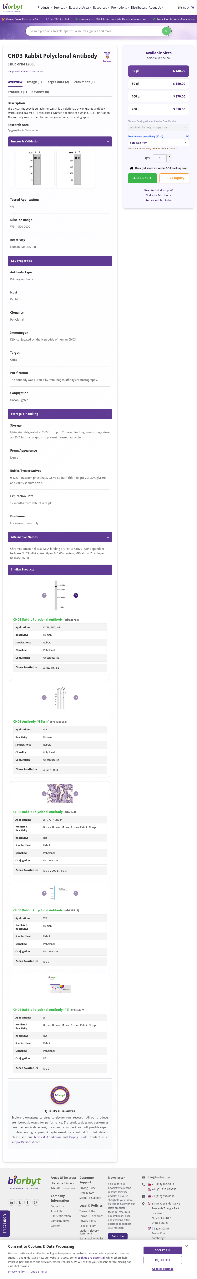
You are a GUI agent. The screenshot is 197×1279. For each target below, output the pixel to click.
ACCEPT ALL (163, 1250)
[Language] (184, 8)
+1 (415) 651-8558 (163, 1196)
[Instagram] (36, 1202)
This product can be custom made (25, 71)
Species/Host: (23, 642)
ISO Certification (61, 1216)
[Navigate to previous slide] (44, 595)
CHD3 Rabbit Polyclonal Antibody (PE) (41, 1010)
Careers (55, 1225)
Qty (148, 158)
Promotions (119, 7)
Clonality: (21, 650)
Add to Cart (142, 178)
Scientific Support (90, 1197)
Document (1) (84, 82)
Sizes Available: (27, 667)
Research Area (79, 7)
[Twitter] (19, 1202)
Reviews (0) (40, 92)
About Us (155, 7)
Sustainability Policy (91, 1238)
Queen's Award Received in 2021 (23, 19)
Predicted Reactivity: (21, 828)
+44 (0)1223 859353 (164, 1189)
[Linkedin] (11, 1202)
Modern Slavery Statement (89, 1232)
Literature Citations (62, 1183)
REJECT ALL (163, 1260)
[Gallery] (60, 170)
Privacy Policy (87, 1220)
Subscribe (118, 1236)
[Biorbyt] (13, 7)
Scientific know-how (63, 1188)
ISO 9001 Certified (59, 19)
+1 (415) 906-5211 (163, 1184)
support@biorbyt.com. (26, 1142)
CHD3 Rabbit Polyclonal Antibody (38, 619)
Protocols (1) (17, 92)
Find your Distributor (158, 195)
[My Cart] (192, 7)
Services (59, 7)
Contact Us (57, 1206)
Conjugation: (23, 657)
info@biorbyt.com (159, 1177)
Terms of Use (87, 1211)
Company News (60, 1220)
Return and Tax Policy (159, 200)
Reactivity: (21, 634)
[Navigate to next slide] (75, 595)
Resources (100, 7)
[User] (188, 7)
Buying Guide (78, 1137)
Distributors (139, 7)
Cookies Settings (163, 1268)
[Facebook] (27, 1202)
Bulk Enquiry (174, 178)
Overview (15, 82)
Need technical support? (158, 190)
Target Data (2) (57, 82)
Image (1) (34, 82)
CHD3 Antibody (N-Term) (31, 721)
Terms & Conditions (47, 1137)
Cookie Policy (87, 1225)
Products (43, 7)
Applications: (23, 627)
